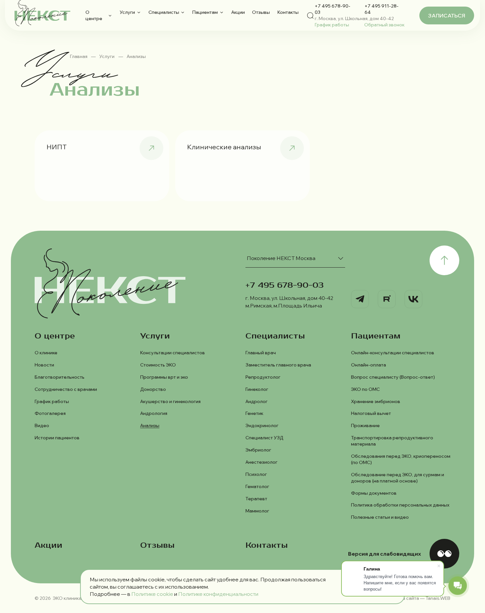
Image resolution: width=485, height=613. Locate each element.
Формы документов (374, 493)
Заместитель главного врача (278, 364)
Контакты (288, 12)
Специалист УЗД (264, 437)
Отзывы (261, 12)
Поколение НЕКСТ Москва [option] (281, 258)
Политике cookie (152, 594)
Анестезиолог (261, 462)
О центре (93, 15)
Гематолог (257, 486)
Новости (44, 364)
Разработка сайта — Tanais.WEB (414, 598)
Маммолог (257, 510)
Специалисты (163, 12)
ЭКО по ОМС (365, 389)
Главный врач (260, 352)
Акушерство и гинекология (170, 401)
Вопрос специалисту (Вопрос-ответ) (393, 377)
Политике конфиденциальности (218, 594)
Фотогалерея (50, 413)
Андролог (256, 401)
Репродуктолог (262, 377)
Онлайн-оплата (368, 364)
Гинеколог (256, 389)
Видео (42, 425)
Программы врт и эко (164, 377)
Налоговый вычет (371, 413)
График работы (332, 24)
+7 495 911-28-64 (382, 9)
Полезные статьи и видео (380, 517)
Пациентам (205, 12)
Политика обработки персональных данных (400, 505)
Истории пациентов (57, 437)
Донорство (153, 389)
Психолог (256, 474)
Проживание (365, 425)
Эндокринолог (261, 425)
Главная (78, 56)
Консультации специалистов (172, 352)
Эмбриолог (258, 449)
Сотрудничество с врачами (66, 389)
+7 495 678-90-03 (332, 9)
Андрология (153, 413)
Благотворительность (59, 377)
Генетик (254, 413)
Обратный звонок (384, 24)
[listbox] (295, 258)
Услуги (127, 12)
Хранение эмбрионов (375, 401)
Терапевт (256, 498)
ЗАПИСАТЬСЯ (446, 15)
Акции (238, 12)
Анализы (149, 425)
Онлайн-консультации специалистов (392, 352)
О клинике (46, 352)
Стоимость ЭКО (158, 364)
